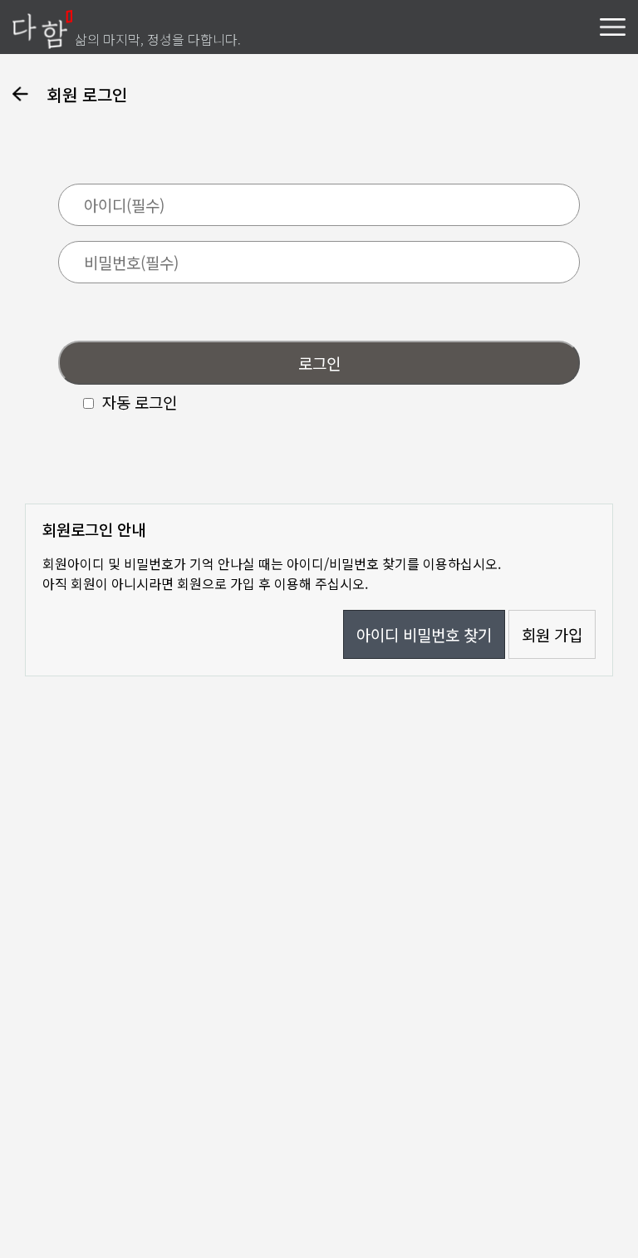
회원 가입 (552, 634)
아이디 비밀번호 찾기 (424, 634)
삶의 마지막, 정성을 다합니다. (158, 39)
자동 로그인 (139, 402)
